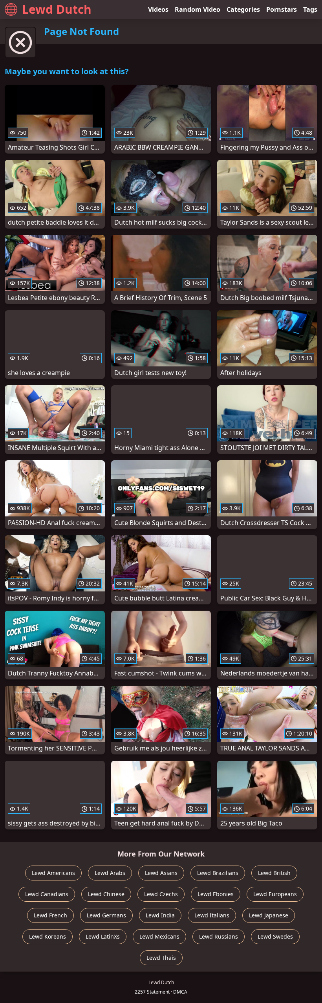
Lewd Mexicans (159, 936)
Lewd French (50, 915)
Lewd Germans (106, 915)
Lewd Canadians (46, 894)
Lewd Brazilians (217, 873)
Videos (158, 9)
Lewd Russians (218, 936)
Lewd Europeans (275, 894)
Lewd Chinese (106, 894)
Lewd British (274, 873)
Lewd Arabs (110, 873)
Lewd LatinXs (103, 936)
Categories (243, 9)
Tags (310, 9)
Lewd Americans (53, 873)
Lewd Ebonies (216, 894)
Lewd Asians (161, 873)
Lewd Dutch (56, 9)
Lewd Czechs (161, 894)
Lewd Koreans (47, 936)
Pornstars (281, 9)
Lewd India (160, 915)
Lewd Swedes (275, 936)
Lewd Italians (211, 915)
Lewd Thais (161, 957)
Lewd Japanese (268, 915)
